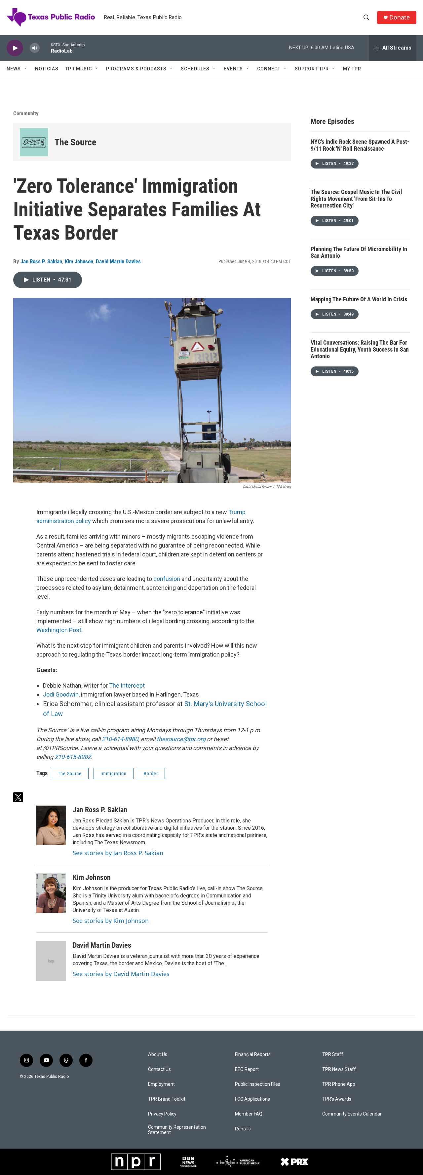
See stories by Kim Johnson (111, 921)
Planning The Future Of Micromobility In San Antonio (359, 252)
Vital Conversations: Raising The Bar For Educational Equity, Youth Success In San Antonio (360, 349)
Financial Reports (253, 1054)
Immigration (113, 773)
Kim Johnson (79, 261)
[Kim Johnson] (51, 893)
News (14, 68)
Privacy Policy (162, 1114)
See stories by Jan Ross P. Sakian (118, 853)
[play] (15, 48)
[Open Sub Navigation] (25, 68)
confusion (167, 578)
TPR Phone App (338, 1084)
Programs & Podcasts (136, 68)
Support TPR (312, 68)
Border (151, 773)
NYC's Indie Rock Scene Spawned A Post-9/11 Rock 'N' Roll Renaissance (360, 145)
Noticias (46, 68)
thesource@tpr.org (181, 739)
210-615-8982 (73, 756)
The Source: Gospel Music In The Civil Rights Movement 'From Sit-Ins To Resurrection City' (356, 198)
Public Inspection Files (257, 1084)
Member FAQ (248, 1114)
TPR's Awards (336, 1099)
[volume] (34, 48)
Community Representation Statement (177, 1130)
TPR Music (78, 68)
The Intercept (127, 685)
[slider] (45, 47)
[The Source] (34, 142)
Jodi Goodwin (61, 694)
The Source (75, 142)
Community (26, 113)
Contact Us (159, 1069)
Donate (399, 17)
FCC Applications (252, 1099)
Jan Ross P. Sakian (41, 261)
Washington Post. (59, 629)
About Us (157, 1054)
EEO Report (247, 1069)
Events (233, 68)
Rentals (243, 1128)
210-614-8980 (120, 739)
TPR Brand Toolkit (166, 1099)
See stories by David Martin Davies (121, 974)
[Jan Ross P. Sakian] (51, 825)
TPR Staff (332, 1054)
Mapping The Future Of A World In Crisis (359, 299)
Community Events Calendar (352, 1114)
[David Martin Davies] (51, 961)
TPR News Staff (339, 1069)
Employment (161, 1084)
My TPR (352, 68)
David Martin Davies (118, 261)
